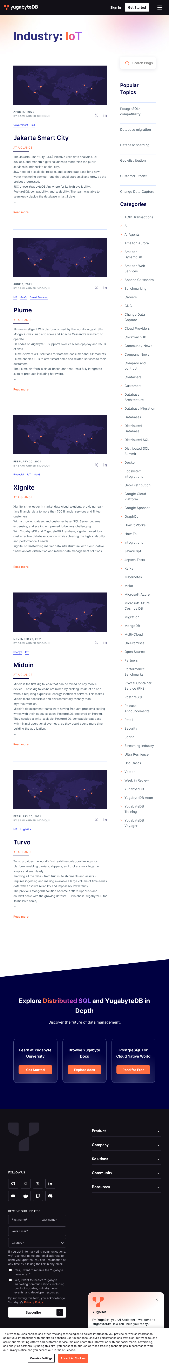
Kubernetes (133, 577)
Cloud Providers (137, 328)
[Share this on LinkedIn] (105, 115)
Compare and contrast (135, 365)
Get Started (35, 1070)
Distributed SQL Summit (136, 451)
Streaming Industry (139, 746)
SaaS (23, 297)
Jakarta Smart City (41, 137)
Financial (18, 474)
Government (20, 124)
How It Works (135, 525)
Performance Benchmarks (134, 671)
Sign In (115, 7)
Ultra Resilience (136, 754)
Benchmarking (135, 288)
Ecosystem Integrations (133, 473)
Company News (136, 354)
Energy (17, 652)
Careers (130, 297)
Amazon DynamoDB (133, 254)
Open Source (134, 652)
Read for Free (133, 1070)
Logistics (26, 829)
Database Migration (139, 408)
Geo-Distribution (137, 485)
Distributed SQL (136, 440)
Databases (132, 417)
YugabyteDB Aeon (138, 798)
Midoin (23, 665)
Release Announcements (136, 708)
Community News (138, 346)
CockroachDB (135, 337)
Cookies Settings (41, 1358)
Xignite (24, 487)
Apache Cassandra (139, 280)
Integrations (133, 542)
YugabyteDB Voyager (134, 823)
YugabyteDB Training (134, 809)
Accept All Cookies (73, 1358)
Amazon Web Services (134, 268)
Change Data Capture (137, 191)
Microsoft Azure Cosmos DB (137, 605)
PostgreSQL (133, 697)
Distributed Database (133, 428)
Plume (22, 310)
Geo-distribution (133, 160)
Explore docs (84, 1070)
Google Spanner (137, 508)
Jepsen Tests (134, 560)
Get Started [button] (137, 7)
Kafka (128, 568)
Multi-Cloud (133, 634)
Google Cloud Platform (135, 496)
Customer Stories (133, 176)
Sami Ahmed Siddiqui (34, 116)
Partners (131, 660)
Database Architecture (134, 397)
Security (130, 728)
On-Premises (134, 643)
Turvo (22, 842)
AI (126, 226)
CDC (128, 306)
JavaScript (132, 551)
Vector (129, 772)
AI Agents (132, 234)
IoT (33, 124)
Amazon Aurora (136, 243)
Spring (129, 737)
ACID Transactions (138, 217)
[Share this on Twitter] (96, 115)
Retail (128, 720)
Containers (132, 377)
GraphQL (131, 516)
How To (130, 534)
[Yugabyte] (21, 7)
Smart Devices (39, 297)
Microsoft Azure (137, 594)
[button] (160, 7)
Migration (131, 617)
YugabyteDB (134, 789)
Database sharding (134, 145)
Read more (20, 212)
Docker (130, 462)
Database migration (135, 129)
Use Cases (132, 763)
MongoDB (132, 626)
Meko (128, 586)
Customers (132, 386)
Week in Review (136, 780)
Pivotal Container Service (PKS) (137, 685)
